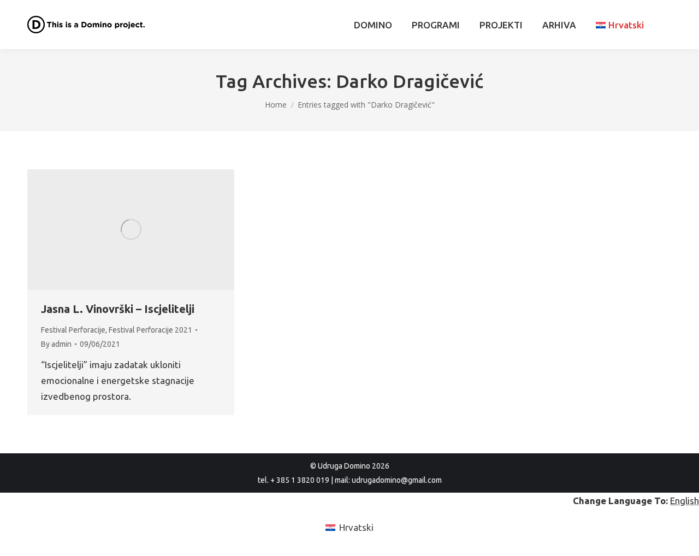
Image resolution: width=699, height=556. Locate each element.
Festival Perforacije (73, 330)
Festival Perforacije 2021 (150, 330)
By (56, 344)
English (684, 500)
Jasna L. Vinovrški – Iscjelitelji (117, 309)
